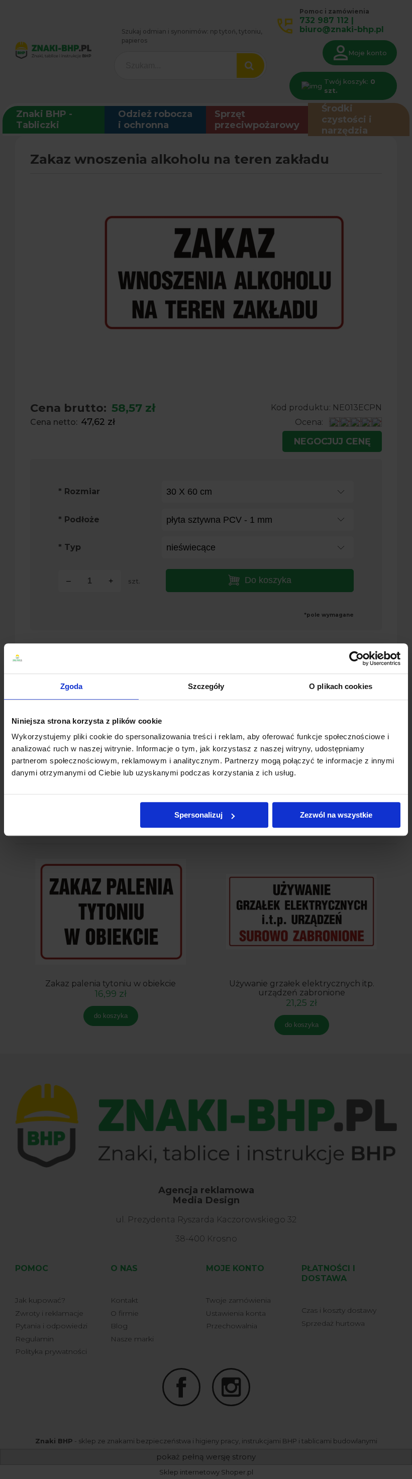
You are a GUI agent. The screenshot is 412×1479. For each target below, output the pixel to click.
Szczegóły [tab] (206, 686)
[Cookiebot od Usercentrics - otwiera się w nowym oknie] (356, 658)
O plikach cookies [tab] (340, 686)
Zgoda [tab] (71, 686)
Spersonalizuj (198, 815)
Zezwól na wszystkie (336, 815)
